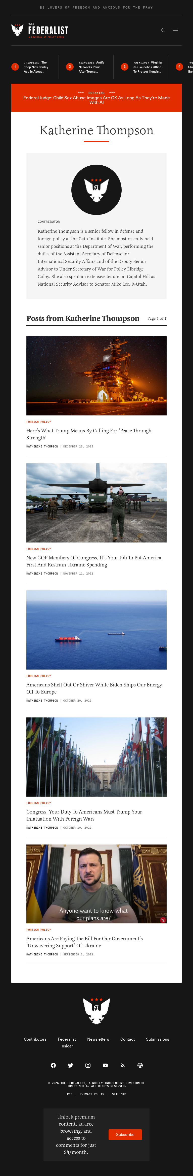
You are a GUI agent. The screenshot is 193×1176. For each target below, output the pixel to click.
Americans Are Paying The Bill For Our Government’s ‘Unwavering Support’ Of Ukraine (84, 942)
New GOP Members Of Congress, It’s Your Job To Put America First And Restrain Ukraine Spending (93, 561)
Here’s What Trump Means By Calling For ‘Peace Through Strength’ (89, 434)
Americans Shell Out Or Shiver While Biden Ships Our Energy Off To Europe (94, 688)
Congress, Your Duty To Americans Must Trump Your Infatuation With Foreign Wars (84, 815)
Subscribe (125, 1134)
